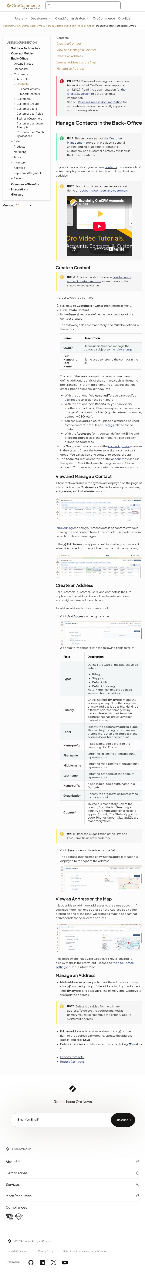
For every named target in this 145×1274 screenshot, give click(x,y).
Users (25, 25)
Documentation (11, 25)
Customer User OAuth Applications (30, 134)
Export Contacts (29, 89)
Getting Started (23, 63)
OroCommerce (22, 1148)
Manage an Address (70, 68)
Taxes (17, 157)
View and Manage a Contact (76, 50)
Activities (19, 167)
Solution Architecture (25, 48)
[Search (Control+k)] (83, 6)
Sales (17, 141)
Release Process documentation (100, 102)
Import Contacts (29, 93)
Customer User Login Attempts (30, 125)
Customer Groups (28, 103)
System (18, 178)
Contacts (23, 84)
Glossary (17, 194)
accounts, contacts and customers (104, 190)
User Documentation (22, 42)
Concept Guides (22, 53)
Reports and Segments (28, 173)
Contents (62, 37)
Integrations (19, 189)
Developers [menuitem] (39, 18)
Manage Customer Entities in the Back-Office (70, 25)
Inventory (20, 162)
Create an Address (69, 56)
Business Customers (29, 118)
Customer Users (27, 108)
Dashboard (21, 68)
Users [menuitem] (19, 18)
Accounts (22, 79)
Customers (21, 74)
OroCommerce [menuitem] (104, 18)
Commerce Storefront (26, 184)
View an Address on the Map (76, 62)
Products (19, 146)
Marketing (20, 151)
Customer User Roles (30, 113)
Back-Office (37, 25)
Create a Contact (68, 43)
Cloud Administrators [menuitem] (70, 18)
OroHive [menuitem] (124, 18)
